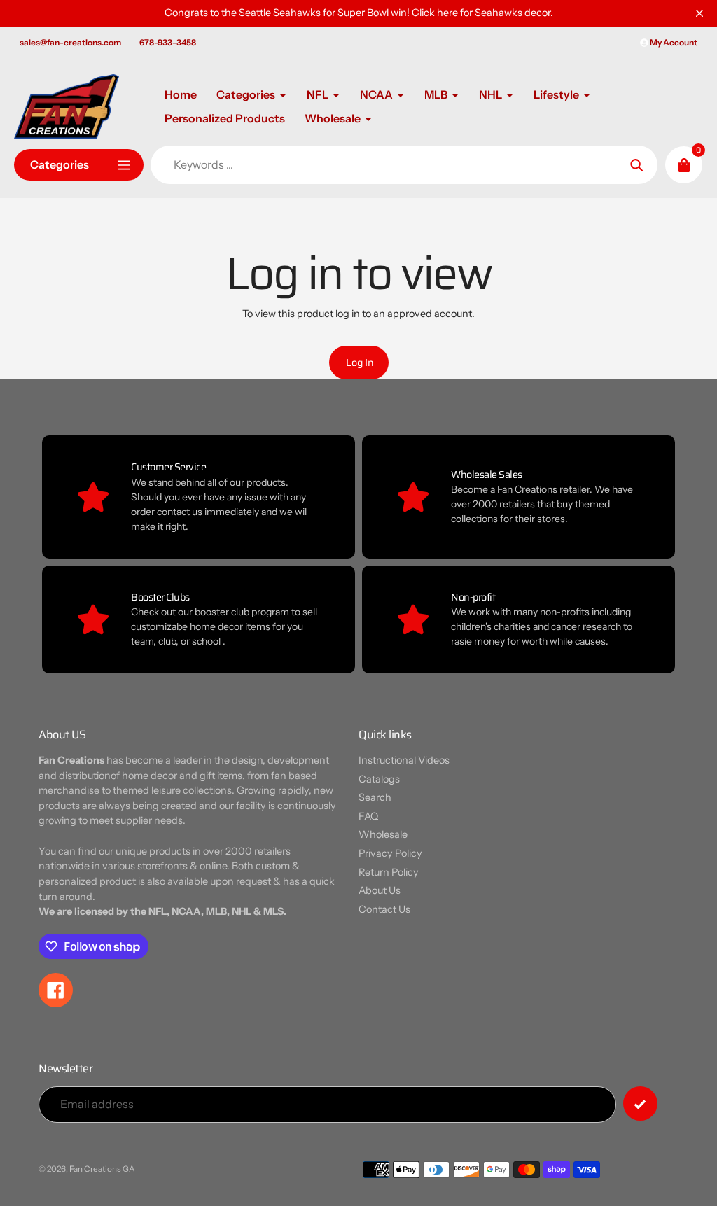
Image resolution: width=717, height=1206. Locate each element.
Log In (360, 362)
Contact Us (384, 909)
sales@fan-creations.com (70, 42)
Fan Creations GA (102, 1169)
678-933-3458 (167, 42)
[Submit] (640, 1103)
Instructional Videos (404, 760)
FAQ (368, 816)
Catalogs (379, 779)
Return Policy (388, 872)
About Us (379, 890)
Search (374, 797)
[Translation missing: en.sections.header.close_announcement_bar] (699, 13)
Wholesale (383, 834)
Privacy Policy (390, 853)
